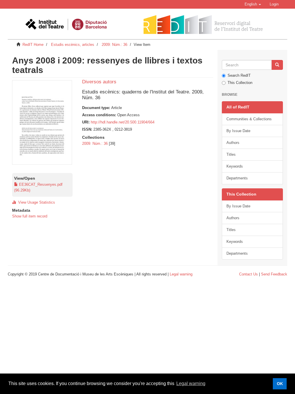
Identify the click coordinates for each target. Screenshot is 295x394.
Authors (232, 142)
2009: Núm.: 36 (114, 44)
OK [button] (280, 383)
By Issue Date (238, 131)
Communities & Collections (249, 119)
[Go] (277, 65)
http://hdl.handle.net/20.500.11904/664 (122, 122)
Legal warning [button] (190, 383)
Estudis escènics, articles (72, 44)
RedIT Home (33, 44)
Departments (237, 178)
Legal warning (181, 274)
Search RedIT (239, 75)
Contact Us (248, 274)
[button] (252, 4)
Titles (231, 154)
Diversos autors (99, 82)
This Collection (240, 82)
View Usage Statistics (35, 202)
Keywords (234, 166)
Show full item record (29, 216)
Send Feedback (274, 274)
